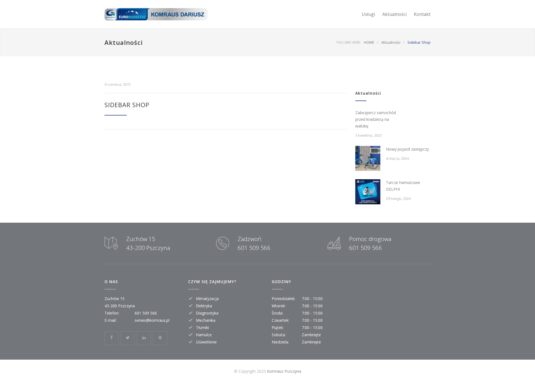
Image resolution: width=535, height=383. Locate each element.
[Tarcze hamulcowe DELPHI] (367, 191)
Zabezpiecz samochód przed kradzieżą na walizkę (375, 119)
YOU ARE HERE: (348, 42)
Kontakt (422, 14)
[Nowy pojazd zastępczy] (367, 158)
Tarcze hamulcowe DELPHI (403, 186)
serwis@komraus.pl (152, 320)
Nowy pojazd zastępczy (407, 149)
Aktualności (394, 14)
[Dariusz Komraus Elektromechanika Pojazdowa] (156, 14)
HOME (369, 42)
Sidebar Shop (126, 104)
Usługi (368, 14)
